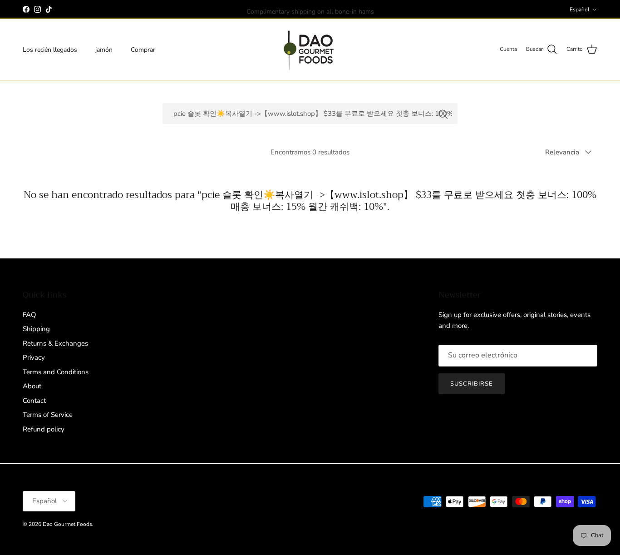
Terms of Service (48, 414)
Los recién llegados (50, 49)
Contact (34, 400)
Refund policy (43, 429)
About (32, 386)
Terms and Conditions (56, 372)
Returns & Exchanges (55, 343)
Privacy (34, 357)
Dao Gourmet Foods (67, 524)
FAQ (29, 314)
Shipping (36, 328)
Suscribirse (471, 384)
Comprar (143, 49)
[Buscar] (443, 113)
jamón (104, 49)
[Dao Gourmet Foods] (310, 49)
